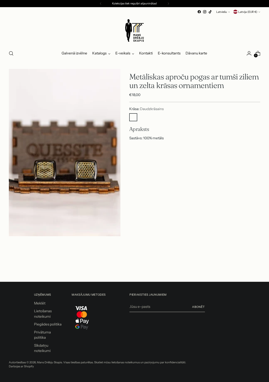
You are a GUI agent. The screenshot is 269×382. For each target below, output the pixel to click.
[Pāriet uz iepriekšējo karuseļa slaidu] (247, 267)
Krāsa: (146, 109)
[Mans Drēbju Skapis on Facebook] (199, 12)
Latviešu (221, 11)
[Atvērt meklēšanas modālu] (11, 53)
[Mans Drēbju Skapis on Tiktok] (210, 12)
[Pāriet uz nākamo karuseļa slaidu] (256, 267)
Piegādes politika (48, 324)
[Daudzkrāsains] (133, 117)
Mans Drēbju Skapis (49, 362)
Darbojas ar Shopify (21, 366)
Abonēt (198, 306)
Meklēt (39, 303)
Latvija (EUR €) (247, 11)
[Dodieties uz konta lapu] (249, 53)
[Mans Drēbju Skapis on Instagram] (205, 12)
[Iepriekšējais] (100, 3)
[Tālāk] (168, 3)
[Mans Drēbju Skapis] (134, 30)
